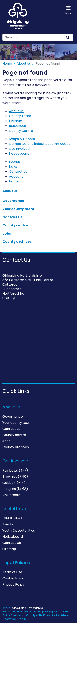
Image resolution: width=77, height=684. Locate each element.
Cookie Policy (13, 578)
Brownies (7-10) (15, 476)
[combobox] (32, 37)
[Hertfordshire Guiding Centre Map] (38, 345)
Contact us (12, 217)
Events (14, 161)
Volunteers (11, 495)
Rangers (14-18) (15, 488)
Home (7, 63)
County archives (16, 241)
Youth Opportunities (18, 530)
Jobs (6, 233)
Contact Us (18, 171)
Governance (13, 200)
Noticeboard (19, 153)
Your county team (18, 209)
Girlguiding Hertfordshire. (27, 608)
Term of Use (12, 572)
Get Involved (19, 148)
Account (16, 176)
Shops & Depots (22, 138)
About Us (16, 111)
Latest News (12, 518)
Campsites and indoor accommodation (40, 143)
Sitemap (9, 549)
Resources (17, 125)
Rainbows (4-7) (15, 470)
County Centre (21, 130)
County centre (15, 225)
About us (24, 63)
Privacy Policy (13, 584)
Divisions (16, 120)
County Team (20, 116)
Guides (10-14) (13, 482)
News (13, 166)
